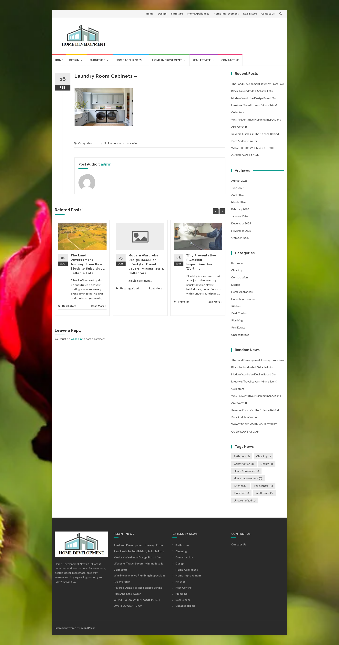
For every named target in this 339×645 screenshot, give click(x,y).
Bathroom (237, 263)
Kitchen (236, 306)
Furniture (177, 13)
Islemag (60, 627)
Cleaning (236, 270)
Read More (98, 305)
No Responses (113, 143)
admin (133, 143)
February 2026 (240, 209)
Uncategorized (129, 288)
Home (149, 13)
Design (162, 13)
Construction (239, 277)
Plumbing (184, 301)
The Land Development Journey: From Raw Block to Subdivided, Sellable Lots (88, 264)
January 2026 (239, 216)
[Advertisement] (210, 34)
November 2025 (241, 230)
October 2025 (240, 237)
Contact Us (268, 13)
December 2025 (241, 223)
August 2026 (239, 180)
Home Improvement (226, 13)
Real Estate (250, 13)
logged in (76, 338)
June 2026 (237, 187)
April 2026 (237, 195)
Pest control (239, 313)
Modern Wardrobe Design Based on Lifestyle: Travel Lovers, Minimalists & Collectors (146, 264)
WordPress (87, 627)
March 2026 (238, 202)
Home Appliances (198, 13)
